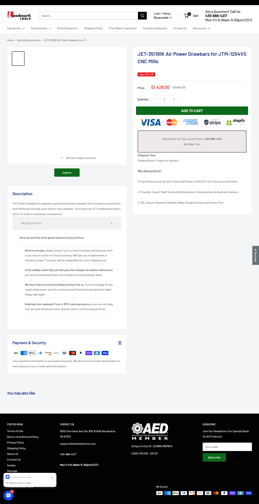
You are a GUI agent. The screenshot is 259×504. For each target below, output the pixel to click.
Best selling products (28, 40)
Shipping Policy (93, 28)
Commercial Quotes (155, 28)
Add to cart (192, 110)
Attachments (39, 28)
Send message (130, 51)
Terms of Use (15, 431)
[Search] (142, 16)
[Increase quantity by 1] (173, 99)
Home (10, 40)
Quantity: (143, 99)
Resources (199, 28)
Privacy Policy (15, 442)
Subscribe (214, 457)
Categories (14, 28)
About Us (12, 453)
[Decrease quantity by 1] (155, 99)
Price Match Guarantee (123, 28)
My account (161, 17)
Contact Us (180, 28)
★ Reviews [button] (255, 255)
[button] (67, 223)
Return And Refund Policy (23, 436)
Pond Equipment (67, 28)
